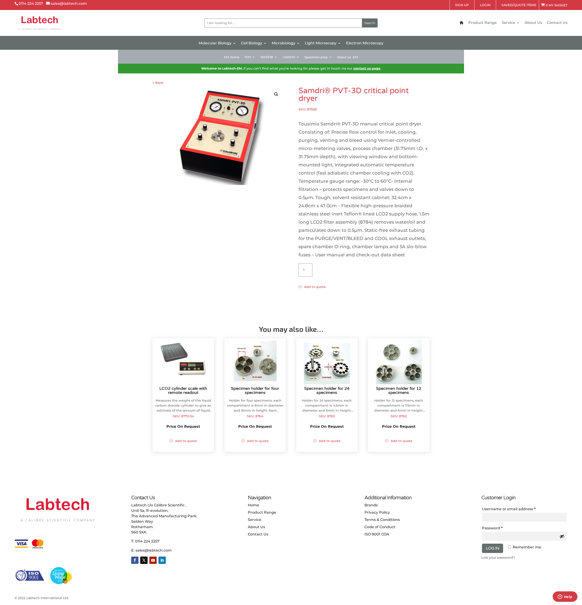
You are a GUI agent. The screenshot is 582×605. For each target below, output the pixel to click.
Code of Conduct (379, 527)
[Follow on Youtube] (153, 560)
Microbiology (283, 43)
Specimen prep (316, 57)
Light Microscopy (320, 43)
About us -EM (347, 57)
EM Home (231, 57)
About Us (533, 23)
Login (485, 5)
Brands (371, 505)
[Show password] (561, 536)
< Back (158, 83)
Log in (492, 548)
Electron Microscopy (365, 43)
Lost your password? (498, 557)
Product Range (482, 23)
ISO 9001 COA (376, 534)
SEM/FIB (266, 57)
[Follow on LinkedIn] (162, 560)
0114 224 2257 (147, 541)
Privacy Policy (377, 512)
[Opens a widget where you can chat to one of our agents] (564, 597)
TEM (247, 57)
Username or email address (517, 509)
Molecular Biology (215, 43)
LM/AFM (289, 57)
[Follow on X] (144, 560)
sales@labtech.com (153, 550)
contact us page (366, 68)
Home (253, 505)
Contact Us (557, 23)
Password (501, 528)
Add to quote (315, 287)
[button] (276, 94)
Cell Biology (251, 43)
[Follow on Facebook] (134, 560)
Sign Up (462, 5)
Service (508, 23)
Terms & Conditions (382, 520)
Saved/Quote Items (519, 5)
